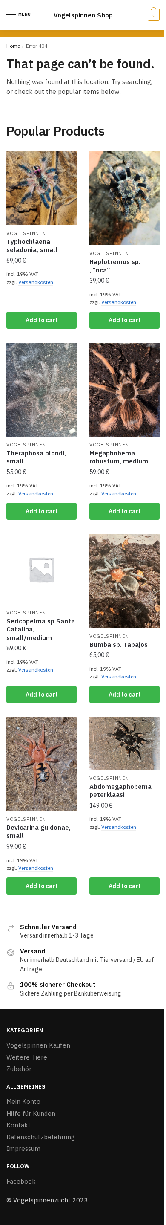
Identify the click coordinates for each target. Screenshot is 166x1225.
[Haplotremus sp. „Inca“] (124, 198)
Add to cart (42, 320)
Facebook (21, 1181)
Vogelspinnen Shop (83, 15)
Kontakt (18, 1125)
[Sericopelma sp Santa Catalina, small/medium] (41, 569)
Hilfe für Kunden (30, 1113)
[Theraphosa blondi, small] (41, 390)
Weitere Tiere (26, 1057)
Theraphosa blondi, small (36, 457)
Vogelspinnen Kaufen (38, 1045)
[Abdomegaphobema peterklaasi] (124, 743)
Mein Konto (23, 1102)
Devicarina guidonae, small (38, 831)
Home (13, 46)
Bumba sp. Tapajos (118, 644)
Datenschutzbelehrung (40, 1137)
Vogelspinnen (26, 233)
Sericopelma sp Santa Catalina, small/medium (40, 629)
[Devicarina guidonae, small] (41, 764)
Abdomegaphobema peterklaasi (120, 790)
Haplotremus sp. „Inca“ (114, 266)
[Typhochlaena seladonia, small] (41, 188)
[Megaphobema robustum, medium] (124, 390)
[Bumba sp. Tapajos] (124, 581)
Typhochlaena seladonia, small (31, 245)
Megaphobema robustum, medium (118, 457)
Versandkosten (35, 282)
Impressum (23, 1148)
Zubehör (18, 1069)
